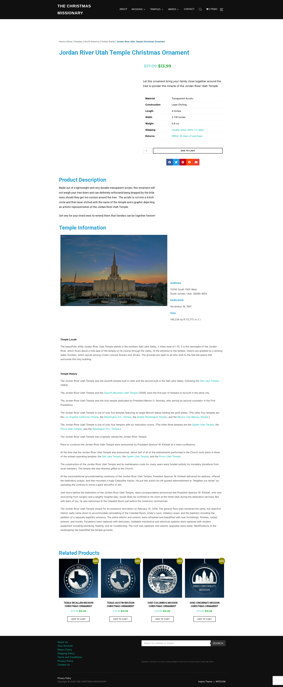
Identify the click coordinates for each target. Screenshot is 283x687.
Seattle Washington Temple (152, 426)
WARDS (172, 9)
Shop (69, 41)
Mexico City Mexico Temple (192, 426)
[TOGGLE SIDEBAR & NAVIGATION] (223, 9)
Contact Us (63, 674)
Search (218, 652)
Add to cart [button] (78, 628)
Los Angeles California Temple (81, 426)
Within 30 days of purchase (187, 136)
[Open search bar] (200, 9)
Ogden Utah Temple (203, 434)
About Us (62, 651)
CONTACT (189, 9)
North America (91, 41)
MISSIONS (137, 9)
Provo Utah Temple (71, 438)
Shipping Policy (66, 662)
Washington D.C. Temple (117, 426)
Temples (78, 41)
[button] (169, 162)
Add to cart (188, 151)
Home (62, 41)
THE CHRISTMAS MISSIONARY (74, 9)
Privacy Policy (65, 670)
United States (108, 41)
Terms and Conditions (69, 666)
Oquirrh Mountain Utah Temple (121, 402)
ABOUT (123, 9)
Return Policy (64, 659)
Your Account (65, 655)
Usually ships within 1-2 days (188, 129)
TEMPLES (155, 9)
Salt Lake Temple (209, 390)
